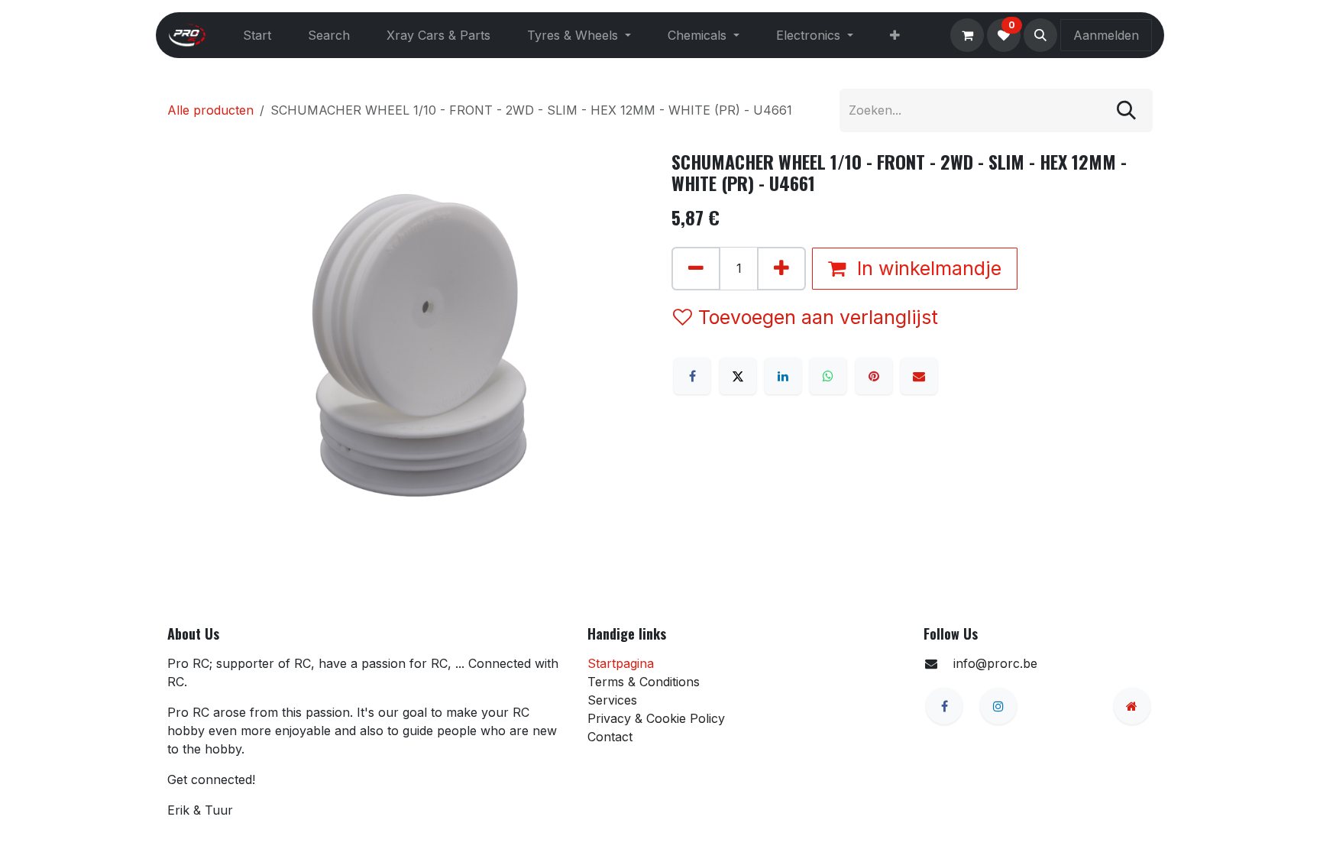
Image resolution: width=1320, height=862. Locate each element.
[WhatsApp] (828, 376)
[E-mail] (919, 376)
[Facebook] (692, 376)
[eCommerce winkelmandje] (967, 35)
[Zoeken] (1126, 110)
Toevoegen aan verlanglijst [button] (818, 317)
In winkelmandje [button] (926, 268)
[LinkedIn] (783, 376)
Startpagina (620, 663)
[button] (1040, 35)
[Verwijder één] (695, 268)
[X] (738, 376)
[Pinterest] (874, 376)
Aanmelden (1106, 35)
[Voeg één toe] (781, 268)
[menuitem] (257, 35)
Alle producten (210, 110)
